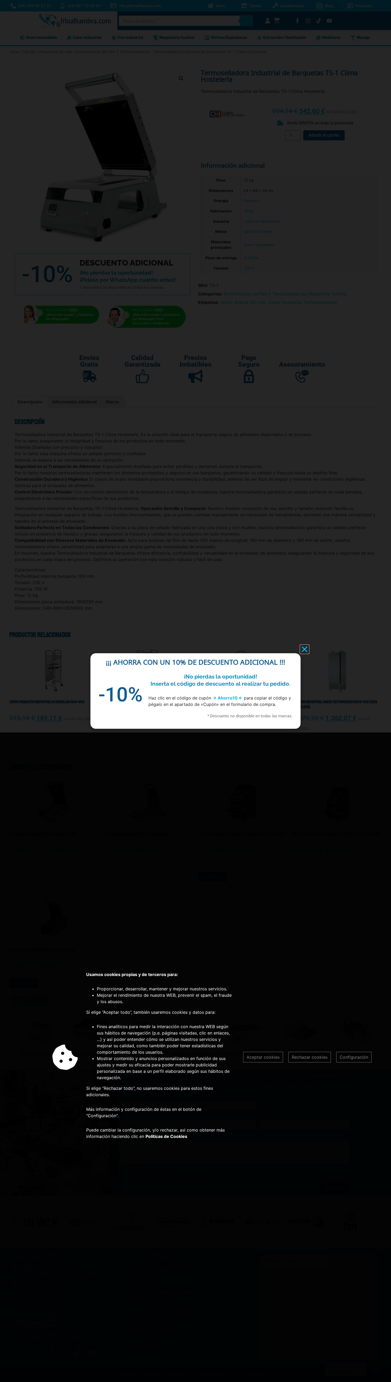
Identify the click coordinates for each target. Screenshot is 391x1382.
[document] (195, 691)
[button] (305, 649)
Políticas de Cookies (166, 1136)
